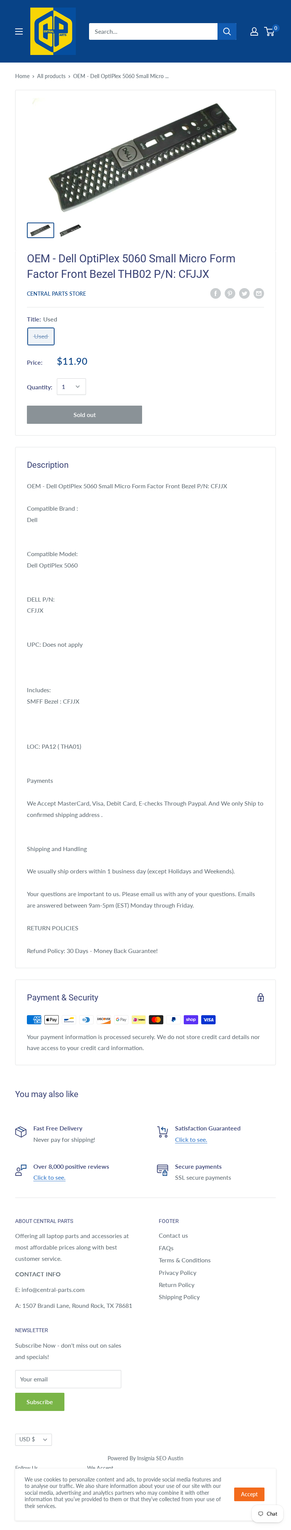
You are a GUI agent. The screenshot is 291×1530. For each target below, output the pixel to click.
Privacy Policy (177, 1272)
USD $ (27, 1439)
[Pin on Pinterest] (230, 293)
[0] (269, 31)
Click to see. (191, 1139)
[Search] (226, 31)
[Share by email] (258, 293)
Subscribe (40, 1401)
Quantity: (39, 386)
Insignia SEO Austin (160, 1458)
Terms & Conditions (185, 1260)
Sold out (85, 414)
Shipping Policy (179, 1296)
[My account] (254, 31)
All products (51, 76)
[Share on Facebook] (215, 293)
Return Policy (176, 1284)
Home (22, 76)
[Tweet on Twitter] (244, 293)
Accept (249, 1494)
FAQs (166, 1247)
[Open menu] (19, 31)
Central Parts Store (56, 293)
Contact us (173, 1235)
